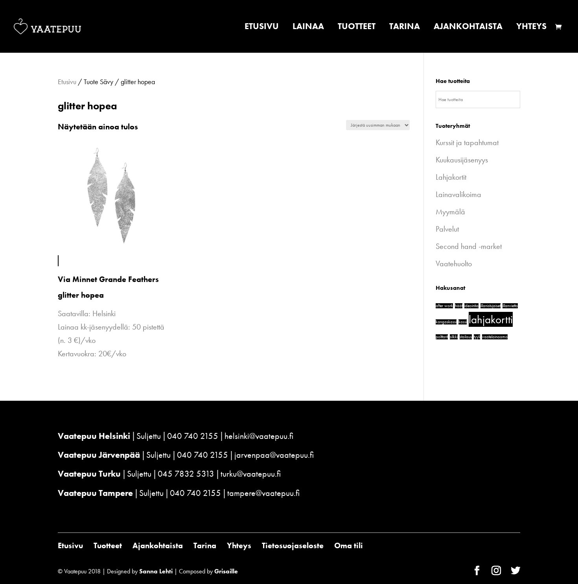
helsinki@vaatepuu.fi (259, 436)
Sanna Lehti (156, 571)
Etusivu (262, 28)
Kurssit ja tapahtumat (467, 142)
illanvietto (510, 305)
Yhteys (531, 28)
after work (444, 305)
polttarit (442, 336)
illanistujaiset (490, 305)
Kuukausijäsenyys (462, 160)
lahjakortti (491, 319)
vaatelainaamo (495, 336)
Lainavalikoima (458, 194)
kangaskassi (446, 321)
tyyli (477, 336)
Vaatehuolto (454, 263)
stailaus (466, 336)
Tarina (404, 28)
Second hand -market (469, 246)
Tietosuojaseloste (293, 545)
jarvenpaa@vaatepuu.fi (274, 455)
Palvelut (447, 229)
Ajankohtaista (468, 28)
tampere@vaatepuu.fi (263, 493)
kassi (462, 321)
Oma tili (348, 545)
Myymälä (450, 211)
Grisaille (226, 571)
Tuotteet (357, 28)
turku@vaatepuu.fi (251, 473)
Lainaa (308, 28)
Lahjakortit (451, 177)
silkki (454, 336)
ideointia (471, 305)
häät (458, 305)
